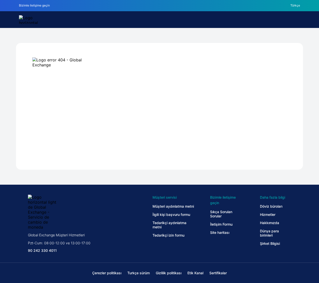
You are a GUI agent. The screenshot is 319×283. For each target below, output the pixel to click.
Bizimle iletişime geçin (34, 5)
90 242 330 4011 (42, 250)
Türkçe (295, 5)
